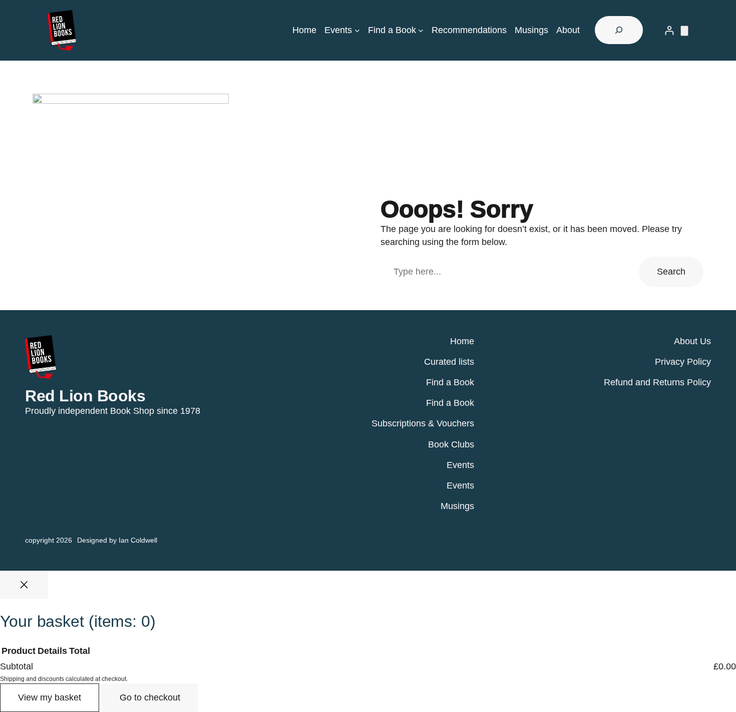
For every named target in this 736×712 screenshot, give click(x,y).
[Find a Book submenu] (421, 30)
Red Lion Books (85, 396)
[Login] (669, 30)
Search (671, 272)
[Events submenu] (357, 30)
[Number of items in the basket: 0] (684, 31)
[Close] (24, 585)
